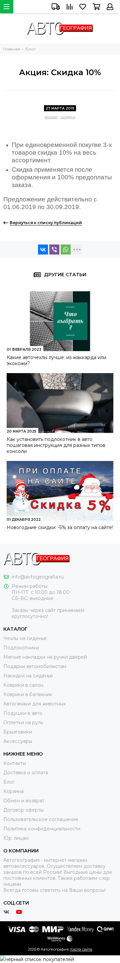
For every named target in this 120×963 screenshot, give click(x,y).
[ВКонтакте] (43, 250)
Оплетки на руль (23, 722)
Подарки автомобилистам (34, 666)
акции (51, 116)
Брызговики (17, 732)
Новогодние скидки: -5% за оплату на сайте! (60, 527)
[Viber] (54, 250)
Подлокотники (21, 648)
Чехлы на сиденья (24, 638)
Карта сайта (81, 949)
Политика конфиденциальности (41, 829)
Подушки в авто (22, 713)
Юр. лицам (16, 838)
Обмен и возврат (23, 801)
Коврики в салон (23, 685)
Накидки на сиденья (28, 676)
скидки (68, 116)
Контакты (14, 763)
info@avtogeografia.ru (38, 577)
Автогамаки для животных (34, 704)
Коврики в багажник (27, 694)
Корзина (13, 791)
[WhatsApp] (66, 250)
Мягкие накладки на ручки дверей (45, 657)
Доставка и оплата (25, 773)
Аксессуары (17, 741)
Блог (9, 782)
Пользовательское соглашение (40, 819)
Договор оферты (23, 810)
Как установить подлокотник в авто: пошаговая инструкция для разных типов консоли (56, 445)
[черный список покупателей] (37, 959)
